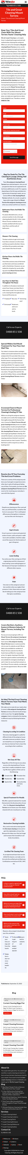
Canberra (13, 1142)
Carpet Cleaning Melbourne (10, 1124)
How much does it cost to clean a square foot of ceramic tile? (13, 915)
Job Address (6, 136)
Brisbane (15, 1139)
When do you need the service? (11, 130)
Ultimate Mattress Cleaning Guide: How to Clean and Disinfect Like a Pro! (14, 1108)
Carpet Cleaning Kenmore (13, 1024)
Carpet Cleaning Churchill (13, 1045)
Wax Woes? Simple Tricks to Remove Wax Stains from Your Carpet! (13, 1088)
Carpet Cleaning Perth (9, 1119)
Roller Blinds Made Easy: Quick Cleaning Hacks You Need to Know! (14, 1098)
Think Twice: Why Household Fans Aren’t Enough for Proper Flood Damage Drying (14, 1103)
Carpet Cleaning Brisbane (10, 1122)
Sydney (13, 1145)
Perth (20, 1145)
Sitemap (5, 1148)
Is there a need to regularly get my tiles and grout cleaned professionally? (13, 884)
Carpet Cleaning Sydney (9, 1127)
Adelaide (6, 1145)
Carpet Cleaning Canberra (10, 1117)
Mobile (5, 119)
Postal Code (6, 125)
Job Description (7, 141)
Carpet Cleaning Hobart (9, 1114)
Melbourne (6, 1139)
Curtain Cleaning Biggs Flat (13, 1003)
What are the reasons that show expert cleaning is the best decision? (12, 925)
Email (4, 113)
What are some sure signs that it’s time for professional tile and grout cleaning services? (13, 904)
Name (4, 108)
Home (3, 18)
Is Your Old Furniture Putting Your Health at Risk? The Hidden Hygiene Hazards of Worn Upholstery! (13, 1093)
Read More (7, 1013)
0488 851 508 (14, 5)
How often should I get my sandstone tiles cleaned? (11, 895)
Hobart (5, 1142)
